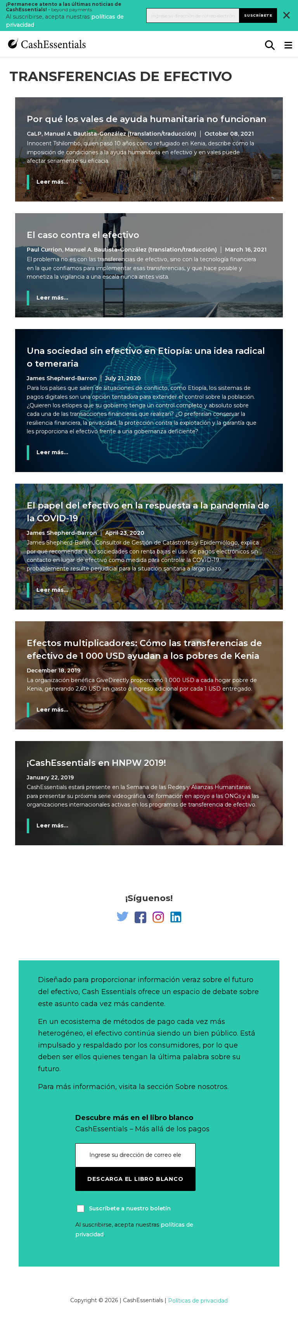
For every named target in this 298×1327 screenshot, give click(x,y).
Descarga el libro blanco (135, 1178)
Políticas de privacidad (198, 1300)
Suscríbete (258, 15)
